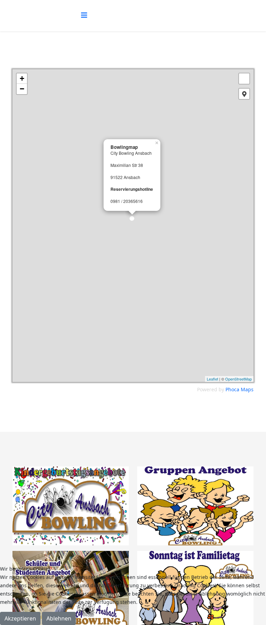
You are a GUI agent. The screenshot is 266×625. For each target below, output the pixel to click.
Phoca (232, 389)
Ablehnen (58, 618)
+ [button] (22, 78)
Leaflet (212, 379)
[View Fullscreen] (244, 78)
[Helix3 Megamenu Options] (84, 15)
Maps (247, 389)
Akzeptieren (20, 618)
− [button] (22, 88)
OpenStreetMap (238, 379)
